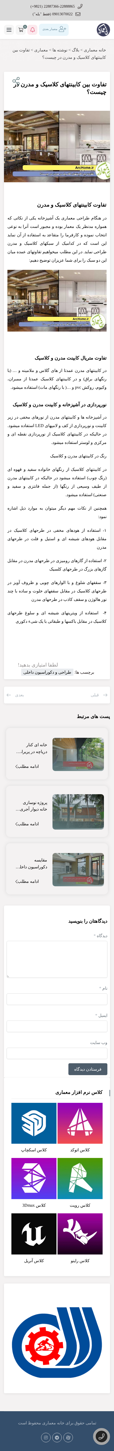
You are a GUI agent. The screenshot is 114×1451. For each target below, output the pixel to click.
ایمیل (101, 1015)
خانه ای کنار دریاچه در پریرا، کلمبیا (33, 749)
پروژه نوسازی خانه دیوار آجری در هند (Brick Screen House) (33, 806)
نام (103, 988)
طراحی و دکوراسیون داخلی (47, 672)
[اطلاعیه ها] (32, 30)
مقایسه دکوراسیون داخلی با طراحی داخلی (31, 864)
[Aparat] (68, 1437)
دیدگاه (100, 935)
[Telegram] (57, 1437)
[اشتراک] (15, 81)
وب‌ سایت (98, 1042)
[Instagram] (46, 1437)
